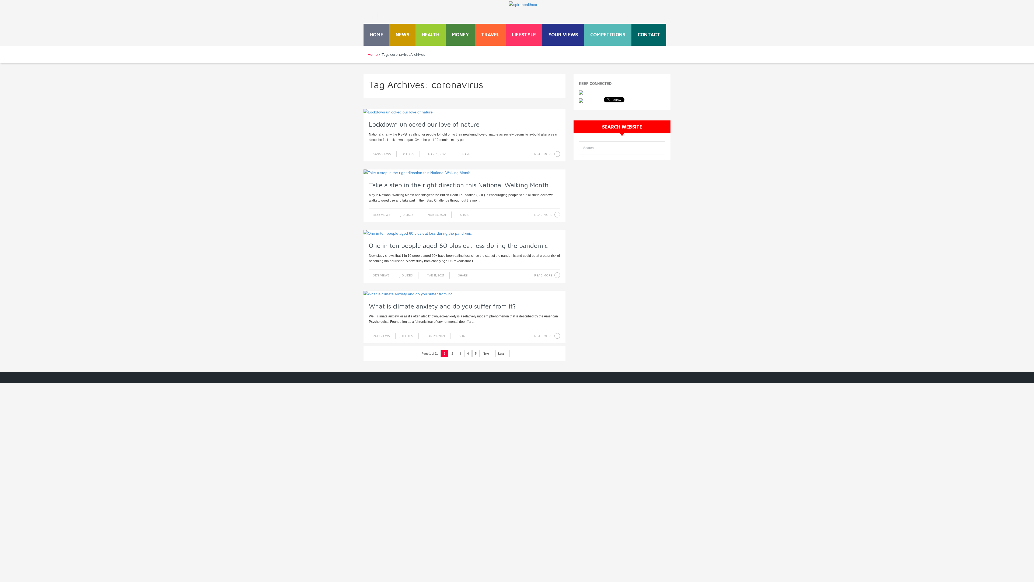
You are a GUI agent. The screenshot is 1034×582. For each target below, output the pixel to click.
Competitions (607, 34)
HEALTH (430, 34)
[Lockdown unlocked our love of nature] (464, 112)
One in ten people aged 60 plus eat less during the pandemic (458, 245)
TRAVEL (490, 34)
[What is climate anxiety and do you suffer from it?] (464, 294)
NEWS (402, 34)
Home (376, 34)
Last (501, 353)
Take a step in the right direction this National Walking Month (459, 185)
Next (486, 353)
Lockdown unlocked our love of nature (424, 124)
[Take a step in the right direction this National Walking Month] (464, 172)
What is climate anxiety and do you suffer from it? (442, 306)
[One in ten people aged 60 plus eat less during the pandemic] (464, 233)
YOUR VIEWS (563, 34)
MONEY (460, 34)
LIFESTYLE (524, 34)
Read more (543, 154)
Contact (649, 34)
